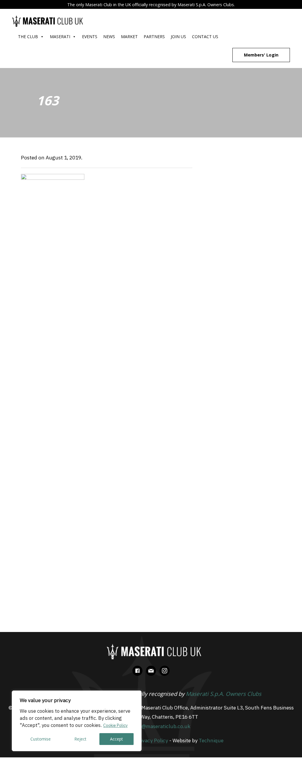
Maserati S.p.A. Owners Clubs (223, 693)
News (109, 36)
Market (129, 36)
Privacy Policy (152, 740)
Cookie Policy (115, 725)
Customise (40, 739)
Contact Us (205, 36)
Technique (211, 740)
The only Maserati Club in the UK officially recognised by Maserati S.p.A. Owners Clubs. (151, 4)
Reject (80, 739)
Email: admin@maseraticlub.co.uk (151, 726)
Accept (116, 739)
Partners (154, 36)
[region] (77, 721)
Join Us (178, 36)
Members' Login (261, 55)
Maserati (60, 36)
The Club (28, 36)
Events (89, 36)
